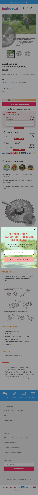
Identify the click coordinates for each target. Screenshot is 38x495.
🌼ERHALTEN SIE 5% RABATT (19, 260)
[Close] (35, 229)
